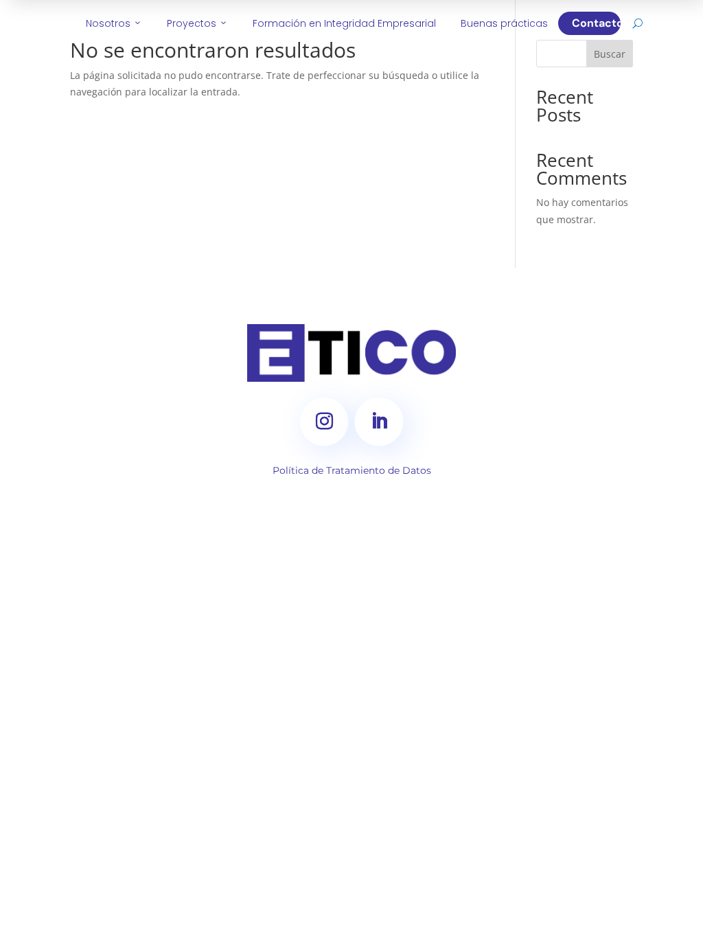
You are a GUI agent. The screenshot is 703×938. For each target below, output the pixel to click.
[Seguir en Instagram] (324, 421)
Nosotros (114, 23)
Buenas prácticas (504, 23)
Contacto (596, 23)
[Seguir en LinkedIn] (379, 421)
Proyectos (197, 23)
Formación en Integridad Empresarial (344, 23)
